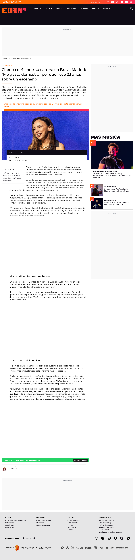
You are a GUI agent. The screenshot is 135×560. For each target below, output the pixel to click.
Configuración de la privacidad (110, 532)
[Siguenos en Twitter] (126, 2)
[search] (131, 8)
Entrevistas (9, 523)
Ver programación (94, 2)
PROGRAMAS (71, 8)
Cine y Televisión (74, 520)
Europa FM (6, 58)
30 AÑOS (48, 8)
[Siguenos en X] (121, 539)
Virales (70, 525)
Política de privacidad (107, 520)
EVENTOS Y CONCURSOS (101, 8)
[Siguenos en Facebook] (122, 2)
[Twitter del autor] (18, 158)
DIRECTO (37, 8)
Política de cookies (106, 525)
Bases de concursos (106, 527)
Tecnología (72, 527)
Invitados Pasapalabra (10, 2)
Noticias (15, 58)
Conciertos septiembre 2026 (12, 1)
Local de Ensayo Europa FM (15, 520)
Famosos (71, 530)
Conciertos (9, 525)
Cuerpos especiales (43, 520)
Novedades (9, 527)
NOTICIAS (84, 8)
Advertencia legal (105, 523)
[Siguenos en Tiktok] (112, 2)
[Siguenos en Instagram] (117, 2)
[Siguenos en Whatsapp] (131, 2)
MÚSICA (59, 8)
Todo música (26, 58)
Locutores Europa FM (44, 525)
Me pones (40, 523)
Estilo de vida (73, 523)
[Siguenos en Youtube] (108, 2)
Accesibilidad (104, 530)
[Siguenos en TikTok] (102, 539)
